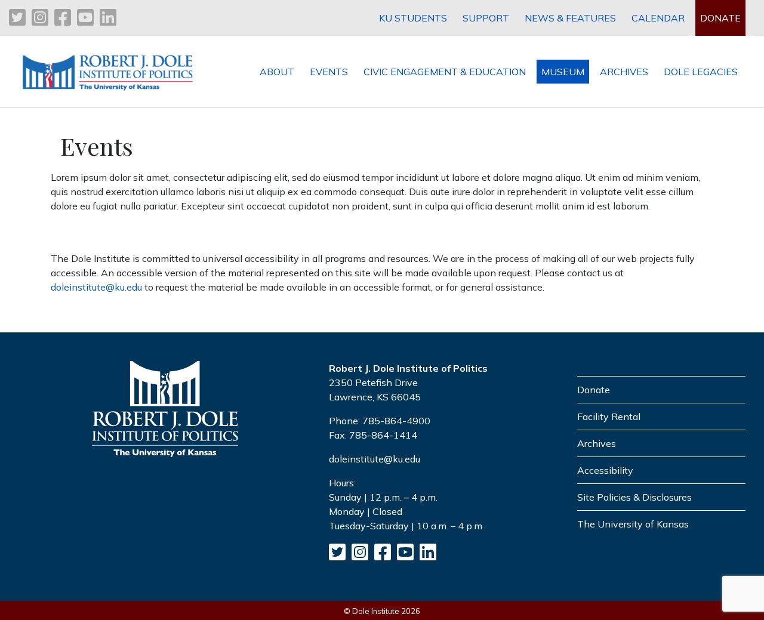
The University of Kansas (633, 524)
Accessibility (605, 470)
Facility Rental (608, 416)
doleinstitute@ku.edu (96, 287)
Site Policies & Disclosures (634, 497)
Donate (593, 390)
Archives (596, 443)
